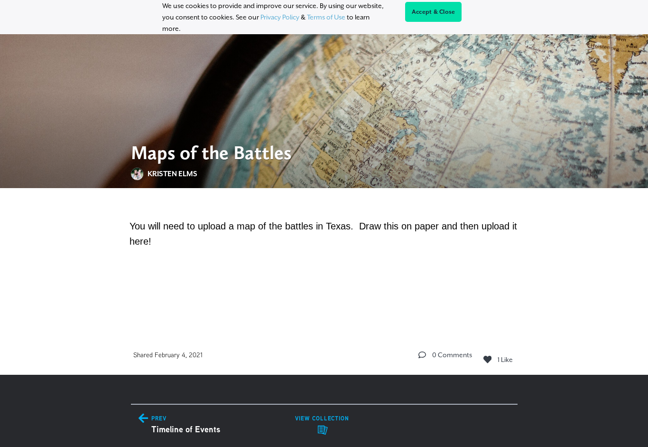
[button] (422, 355)
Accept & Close (433, 12)
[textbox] (324, 254)
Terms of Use (326, 17)
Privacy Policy (279, 17)
